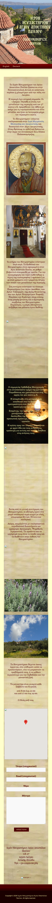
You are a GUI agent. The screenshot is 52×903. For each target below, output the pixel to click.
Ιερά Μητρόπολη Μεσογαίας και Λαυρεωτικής (27, 122)
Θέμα (26, 786)
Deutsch (16, 66)
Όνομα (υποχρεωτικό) (26, 766)
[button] (25, 722)
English (6, 66)
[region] (26, 168)
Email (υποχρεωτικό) (26, 776)
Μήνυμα (26, 795)
